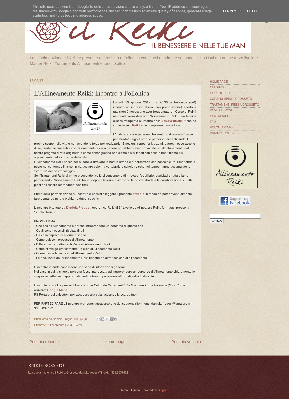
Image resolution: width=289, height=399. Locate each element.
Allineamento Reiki (59, 325)
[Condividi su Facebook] (111, 319)
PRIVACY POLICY (222, 133)
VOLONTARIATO (221, 127)
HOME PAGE (219, 81)
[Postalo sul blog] (102, 319)
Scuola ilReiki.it (173, 121)
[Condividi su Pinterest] (115, 319)
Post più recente (44, 342)
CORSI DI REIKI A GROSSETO (231, 98)
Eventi (78, 325)
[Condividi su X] (107, 319)
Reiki (136, 125)
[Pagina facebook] (235, 205)
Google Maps (57, 290)
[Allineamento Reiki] (235, 187)
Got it (252, 11)
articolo (138, 194)
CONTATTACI (219, 116)
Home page (115, 342)
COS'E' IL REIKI (220, 93)
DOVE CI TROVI (221, 110)
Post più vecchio (186, 342)
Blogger (163, 390)
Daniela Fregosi (78, 207)
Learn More (232, 11)
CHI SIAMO (218, 87)
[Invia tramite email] (98, 319)
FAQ (213, 121)
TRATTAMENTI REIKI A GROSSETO (234, 104)
